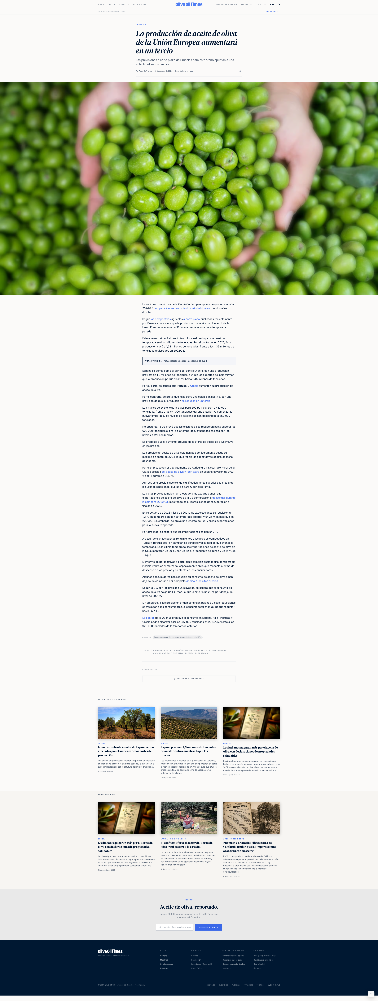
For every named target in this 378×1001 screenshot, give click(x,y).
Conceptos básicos (226, 4)
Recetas (245, 4)
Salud (112, 4)
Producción (140, 4)
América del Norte (233, 839)
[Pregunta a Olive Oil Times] (371, 994)
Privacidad (248, 985)
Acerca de (211, 985)
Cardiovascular (166, 964)
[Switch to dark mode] (279, 4)
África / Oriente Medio (173, 839)
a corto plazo (191, 319)
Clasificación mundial (262, 960)
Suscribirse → (273, 12)
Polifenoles (164, 956)
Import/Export (220, 650)
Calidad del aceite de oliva (233, 956)
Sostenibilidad (197, 968)
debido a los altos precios (202, 581)
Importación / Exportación (202, 964)
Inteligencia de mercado (264, 956)
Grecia (194, 385)
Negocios (124, 4)
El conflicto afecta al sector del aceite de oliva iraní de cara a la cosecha (186, 845)
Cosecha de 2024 (162, 650)
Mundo (101, 4)
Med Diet (164, 960)
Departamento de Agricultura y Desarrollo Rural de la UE (177, 637)
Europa (227, 744)
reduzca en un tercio (198, 400)
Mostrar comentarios (190, 678)
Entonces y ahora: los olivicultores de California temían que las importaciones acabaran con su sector (249, 847)
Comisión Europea (182, 650)
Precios (189, 653)
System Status (274, 985)
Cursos (260, 4)
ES (273, 4)
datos (151, 617)
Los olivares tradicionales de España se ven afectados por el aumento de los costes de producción (126, 751)
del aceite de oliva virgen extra (180, 471)
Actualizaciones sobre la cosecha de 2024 (185, 361)
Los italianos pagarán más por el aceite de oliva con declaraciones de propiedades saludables (250, 751)
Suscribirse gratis (209, 927)
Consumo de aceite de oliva (168, 653)
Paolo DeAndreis (145, 71)
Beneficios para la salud (232, 960)
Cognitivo (164, 968)
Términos (260, 985)
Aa (191, 71)
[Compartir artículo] (240, 71)
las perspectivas (161, 319)
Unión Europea (202, 650)
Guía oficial (258, 964)
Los (144, 617)
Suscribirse (223, 985)
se (183, 400)
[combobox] (182, 11)
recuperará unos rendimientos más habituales (182, 308)
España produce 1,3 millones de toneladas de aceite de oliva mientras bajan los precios (188, 751)
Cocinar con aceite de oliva (234, 964)
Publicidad (236, 985)
